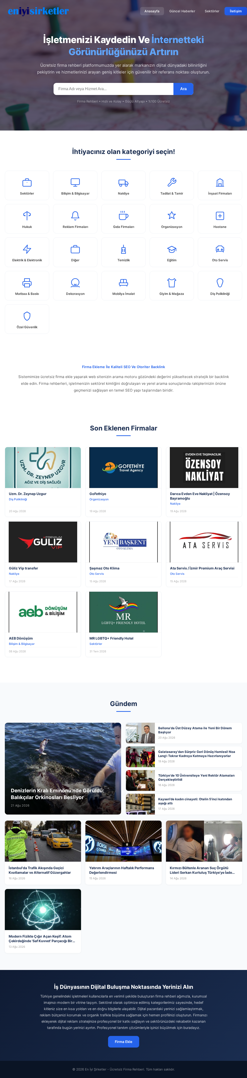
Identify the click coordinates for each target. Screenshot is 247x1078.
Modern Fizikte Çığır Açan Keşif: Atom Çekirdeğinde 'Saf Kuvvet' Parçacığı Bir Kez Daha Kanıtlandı (40, 941)
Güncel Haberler (182, 11)
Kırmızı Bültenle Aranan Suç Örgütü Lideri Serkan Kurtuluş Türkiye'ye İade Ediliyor (201, 872)
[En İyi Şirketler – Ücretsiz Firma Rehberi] (38, 11)
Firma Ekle (123, 1042)
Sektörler (212, 11)
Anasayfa (152, 11)
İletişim (236, 11)
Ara (183, 89)
